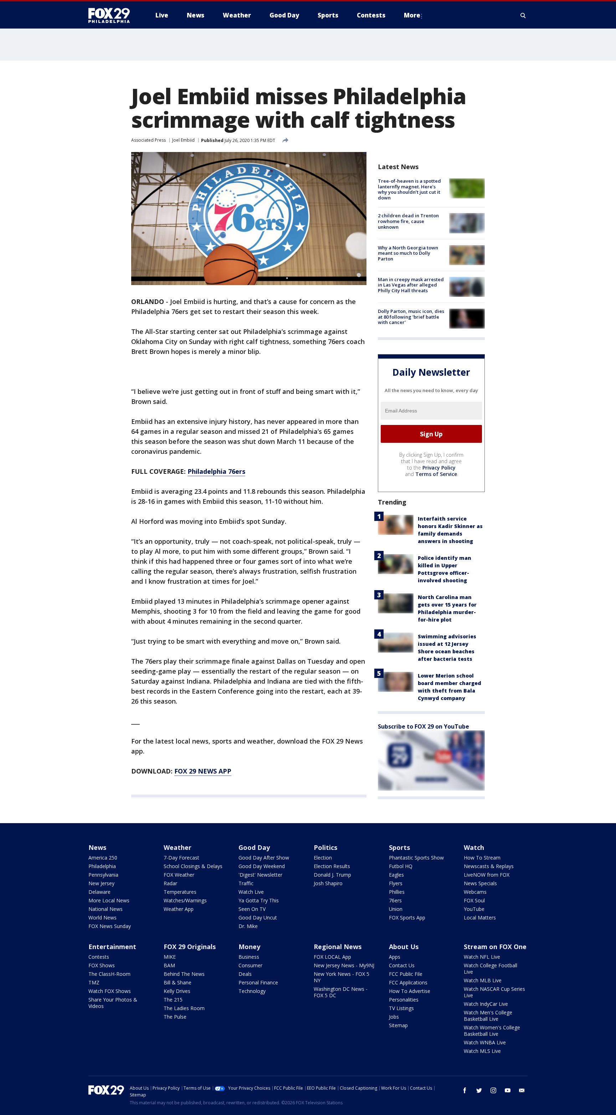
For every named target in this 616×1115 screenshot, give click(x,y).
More (412, 15)
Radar (170, 883)
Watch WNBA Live (485, 1042)
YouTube (474, 909)
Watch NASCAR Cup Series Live (494, 992)
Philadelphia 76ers (216, 471)
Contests (98, 956)
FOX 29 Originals (190, 946)
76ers (395, 900)
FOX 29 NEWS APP (202, 771)
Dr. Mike (248, 926)
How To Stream (482, 857)
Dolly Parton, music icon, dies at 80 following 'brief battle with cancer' (411, 316)
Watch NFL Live (482, 956)
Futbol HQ (400, 866)
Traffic (245, 883)
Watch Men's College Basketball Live (488, 1015)
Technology (252, 991)
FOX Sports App (407, 917)
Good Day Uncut (257, 917)
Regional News (337, 946)
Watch (474, 847)
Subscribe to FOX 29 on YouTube (423, 726)
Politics (325, 847)
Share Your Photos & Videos (112, 1002)
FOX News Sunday (109, 926)
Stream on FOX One (495, 946)
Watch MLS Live (482, 1051)
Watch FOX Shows (109, 991)
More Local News (108, 900)
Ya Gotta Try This (258, 900)
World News (102, 917)
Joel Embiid (183, 140)
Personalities (404, 999)
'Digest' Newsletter (260, 874)
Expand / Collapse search (523, 15)
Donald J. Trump (332, 874)
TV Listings (401, 1008)
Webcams (475, 891)
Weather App (179, 909)
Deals (245, 973)
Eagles (396, 874)
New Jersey (101, 883)
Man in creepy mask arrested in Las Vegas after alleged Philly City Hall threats (411, 285)
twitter (479, 1090)
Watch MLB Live (483, 980)
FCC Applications (408, 982)
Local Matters (480, 917)
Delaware (99, 891)
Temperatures (180, 891)
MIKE (170, 956)
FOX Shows (101, 965)
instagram (493, 1090)
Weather (177, 847)
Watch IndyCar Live (486, 1003)
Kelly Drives (177, 991)
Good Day (254, 847)
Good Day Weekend (261, 866)
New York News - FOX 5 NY (341, 977)
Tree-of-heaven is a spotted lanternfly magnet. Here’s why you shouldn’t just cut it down (409, 189)
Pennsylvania (103, 874)
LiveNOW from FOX (486, 874)
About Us (404, 946)
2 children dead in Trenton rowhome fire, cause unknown (408, 221)
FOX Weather (179, 874)
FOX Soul (474, 900)
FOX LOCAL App (332, 956)
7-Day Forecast (181, 857)
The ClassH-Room (109, 973)
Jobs (394, 1016)
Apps (394, 956)
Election (323, 857)
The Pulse (175, 1016)
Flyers (395, 883)
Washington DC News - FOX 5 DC (341, 992)
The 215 (173, 999)
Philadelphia (102, 866)
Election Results (332, 866)
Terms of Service (436, 474)
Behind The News (184, 973)
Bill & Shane (177, 982)
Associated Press (148, 140)
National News (105, 909)
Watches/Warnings (185, 900)
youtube (507, 1090)
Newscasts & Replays (489, 866)
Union (395, 909)
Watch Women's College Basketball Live (492, 1030)
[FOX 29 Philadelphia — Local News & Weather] (111, 15)
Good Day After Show (263, 857)
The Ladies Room (184, 1008)
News (97, 847)
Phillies (397, 891)
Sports (399, 847)
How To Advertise (409, 991)
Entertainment (112, 946)
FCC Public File (405, 973)
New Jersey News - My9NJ (344, 965)
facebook (465, 1090)
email (522, 1090)
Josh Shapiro (328, 883)
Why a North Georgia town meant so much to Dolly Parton (408, 253)
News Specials (480, 883)
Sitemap (398, 1025)
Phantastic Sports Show (416, 857)
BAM (169, 965)
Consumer (250, 965)
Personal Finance (258, 982)
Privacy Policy (439, 467)
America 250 (102, 857)
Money (249, 946)
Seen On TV (252, 909)
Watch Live (251, 891)
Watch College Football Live (490, 968)
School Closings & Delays (193, 866)
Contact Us (402, 965)
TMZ (93, 982)
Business (248, 956)
